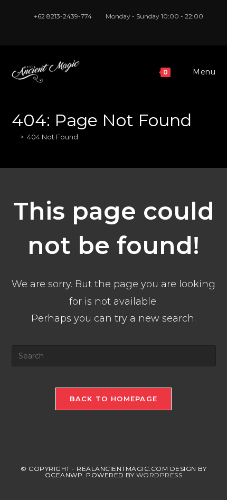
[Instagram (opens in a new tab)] (115, 27)
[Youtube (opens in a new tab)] (125, 27)
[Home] (14, 137)
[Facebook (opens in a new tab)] (103, 27)
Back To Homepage (114, 398)
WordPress (159, 475)
